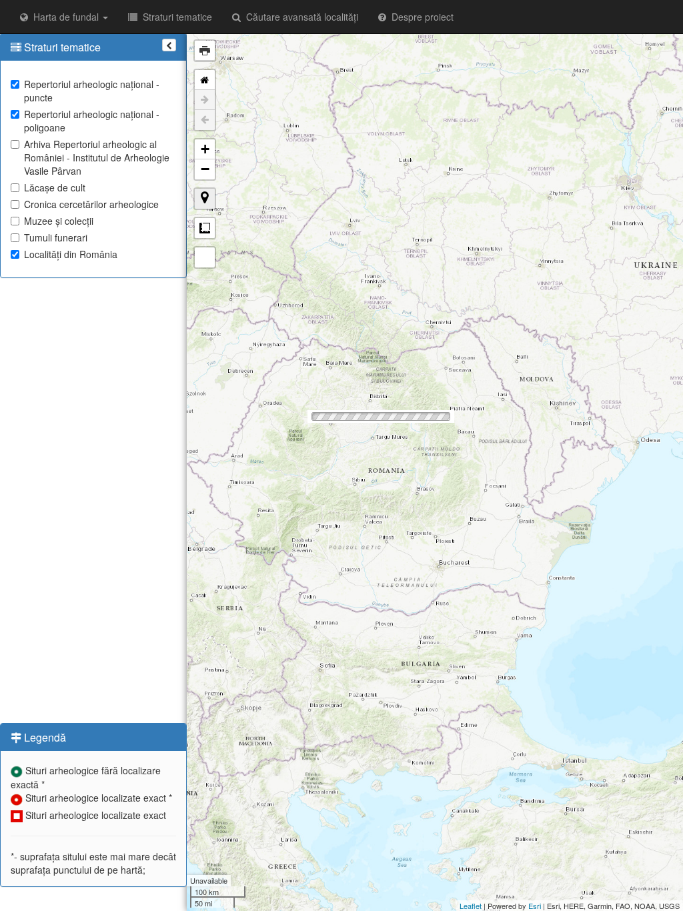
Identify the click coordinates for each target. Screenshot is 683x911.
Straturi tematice (174, 16)
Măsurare (205, 228)
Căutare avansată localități (299, 16)
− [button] (205, 169)
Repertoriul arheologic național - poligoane (91, 120)
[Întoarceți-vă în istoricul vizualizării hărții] (205, 120)
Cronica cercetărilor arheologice (91, 204)
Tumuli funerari (55, 237)
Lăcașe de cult (54, 187)
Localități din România (70, 254)
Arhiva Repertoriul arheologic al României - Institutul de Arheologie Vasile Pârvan (96, 157)
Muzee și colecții (58, 220)
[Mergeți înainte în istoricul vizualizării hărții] (205, 100)
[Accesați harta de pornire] (205, 80)
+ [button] (205, 149)
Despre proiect (420, 16)
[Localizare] (205, 199)
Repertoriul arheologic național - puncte (91, 90)
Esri (534, 905)
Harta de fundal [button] (64, 16)
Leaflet (471, 905)
